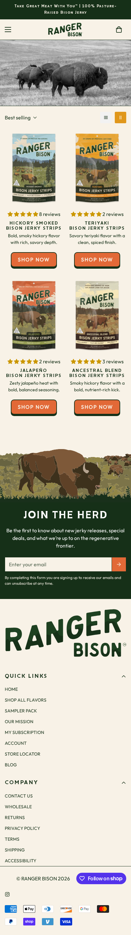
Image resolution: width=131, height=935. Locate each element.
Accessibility (20, 861)
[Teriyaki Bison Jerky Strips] (97, 168)
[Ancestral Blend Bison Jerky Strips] (97, 315)
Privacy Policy (22, 828)
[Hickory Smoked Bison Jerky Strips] (34, 168)
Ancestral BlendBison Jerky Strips (97, 373)
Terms (12, 839)
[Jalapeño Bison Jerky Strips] (34, 315)
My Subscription (24, 732)
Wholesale (18, 807)
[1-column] (106, 117)
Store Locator (22, 754)
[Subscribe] (119, 564)
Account (16, 743)
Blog (11, 765)
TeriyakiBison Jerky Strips (97, 226)
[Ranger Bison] (65, 29)
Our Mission (19, 721)
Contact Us (19, 796)
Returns (15, 817)
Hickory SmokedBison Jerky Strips (34, 226)
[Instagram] (7, 894)
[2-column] (120, 117)
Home (48, 69)
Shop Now (34, 259)
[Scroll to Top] (119, 901)
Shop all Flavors (25, 700)
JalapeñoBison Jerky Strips (34, 373)
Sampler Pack (21, 711)
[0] (119, 29)
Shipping (15, 850)
